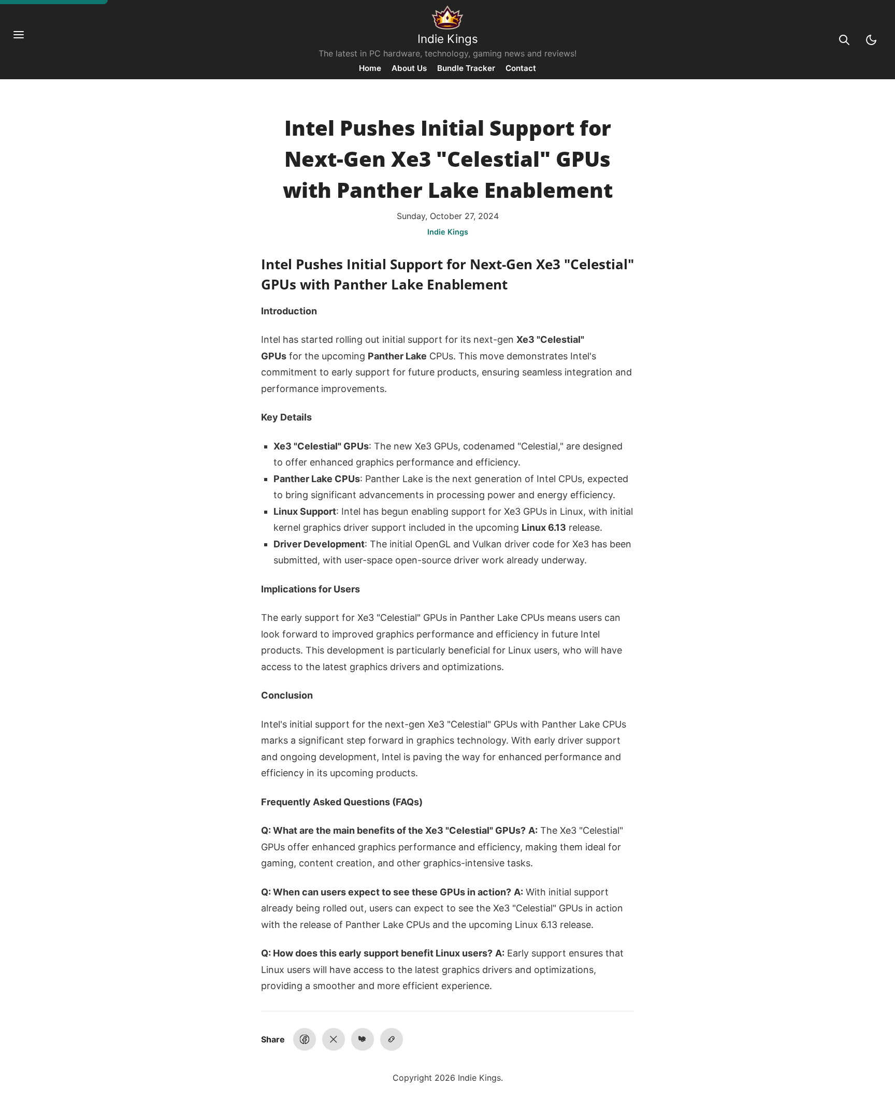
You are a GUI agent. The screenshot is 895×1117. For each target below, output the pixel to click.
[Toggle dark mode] (871, 39)
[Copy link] (391, 1039)
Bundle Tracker (466, 68)
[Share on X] (333, 1039)
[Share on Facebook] (304, 1039)
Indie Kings (447, 39)
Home (370, 68)
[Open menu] (23, 39)
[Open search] (844, 39)
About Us (409, 68)
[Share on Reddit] (362, 1039)
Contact (521, 68)
